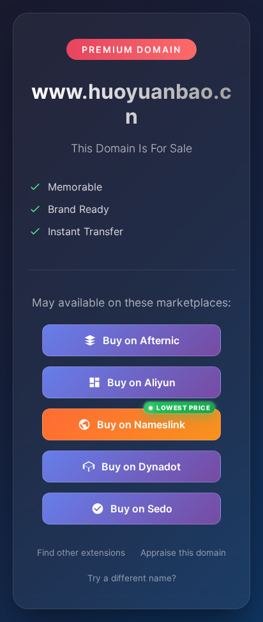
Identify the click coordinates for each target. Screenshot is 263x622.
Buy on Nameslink (153, 420)
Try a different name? (131, 578)
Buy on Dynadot (141, 466)
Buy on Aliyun (141, 382)
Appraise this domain (183, 552)
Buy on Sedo (141, 508)
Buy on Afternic (141, 340)
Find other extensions (81, 552)
